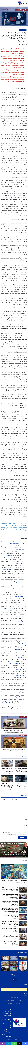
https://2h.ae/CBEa (19, 692)
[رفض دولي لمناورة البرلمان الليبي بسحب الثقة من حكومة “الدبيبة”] (14, 968)
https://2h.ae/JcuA (19, 643)
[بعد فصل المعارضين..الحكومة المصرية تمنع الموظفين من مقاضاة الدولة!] (23, 963)
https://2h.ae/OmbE (19, 697)
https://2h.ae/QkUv (12, 555)
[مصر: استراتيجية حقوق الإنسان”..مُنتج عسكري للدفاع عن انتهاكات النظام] (14, 963)
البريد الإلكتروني (23, 825)
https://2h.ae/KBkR (19, 636)
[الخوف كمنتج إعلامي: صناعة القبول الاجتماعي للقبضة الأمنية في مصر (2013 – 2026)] (23, 903)
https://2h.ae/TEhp (16, 575)
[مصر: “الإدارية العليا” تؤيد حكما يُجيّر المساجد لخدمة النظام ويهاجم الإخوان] (5, 963)
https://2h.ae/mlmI (19, 657)
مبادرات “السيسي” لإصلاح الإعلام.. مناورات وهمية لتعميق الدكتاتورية (21, 785)
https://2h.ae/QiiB (20, 582)
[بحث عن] (26, 3)
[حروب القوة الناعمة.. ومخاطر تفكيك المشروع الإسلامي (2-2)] (23, 930)
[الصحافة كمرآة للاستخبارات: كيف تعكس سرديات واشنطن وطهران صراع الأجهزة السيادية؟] (7, 778)
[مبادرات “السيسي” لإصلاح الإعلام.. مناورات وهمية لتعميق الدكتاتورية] (21, 778)
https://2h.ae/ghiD (14, 543)
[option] (14, 849)
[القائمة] (2, 3)
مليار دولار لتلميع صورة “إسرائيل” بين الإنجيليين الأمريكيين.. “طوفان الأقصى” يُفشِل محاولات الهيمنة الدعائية (9, 910)
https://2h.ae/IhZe (17, 708)
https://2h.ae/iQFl (20, 604)
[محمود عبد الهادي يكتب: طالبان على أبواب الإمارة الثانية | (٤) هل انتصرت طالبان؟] (23, 968)
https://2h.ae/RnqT (19, 669)
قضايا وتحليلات (23, 29)
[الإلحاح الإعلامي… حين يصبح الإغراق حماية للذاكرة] (23, 917)
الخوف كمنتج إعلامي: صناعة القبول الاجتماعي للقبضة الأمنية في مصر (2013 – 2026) (10, 903)
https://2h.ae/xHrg (14, 663)
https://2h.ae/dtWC (19, 622)
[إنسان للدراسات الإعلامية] (21, 3)
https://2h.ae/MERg (19, 626)
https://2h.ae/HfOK (19, 675)
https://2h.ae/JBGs (19, 630)
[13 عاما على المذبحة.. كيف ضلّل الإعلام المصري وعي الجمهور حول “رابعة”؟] (21, 763)
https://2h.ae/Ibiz (20, 563)
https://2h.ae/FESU (19, 681)
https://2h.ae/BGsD (19, 549)
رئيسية (14, 979)
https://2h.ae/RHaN (6, 702)
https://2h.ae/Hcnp (19, 687)
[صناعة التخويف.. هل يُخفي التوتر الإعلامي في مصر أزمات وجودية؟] (23, 943)
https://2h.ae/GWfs (19, 649)
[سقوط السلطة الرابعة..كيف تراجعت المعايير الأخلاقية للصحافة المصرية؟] (7, 763)
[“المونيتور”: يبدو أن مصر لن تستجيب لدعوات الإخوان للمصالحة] (5, 968)
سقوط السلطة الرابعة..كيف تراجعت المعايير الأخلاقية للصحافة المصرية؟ (7, 770)
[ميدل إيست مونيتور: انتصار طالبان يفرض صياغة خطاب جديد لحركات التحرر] (14, 958)
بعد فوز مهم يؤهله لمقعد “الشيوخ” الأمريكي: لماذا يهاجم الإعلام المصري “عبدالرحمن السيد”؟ (9, 896)
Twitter (25, 984)
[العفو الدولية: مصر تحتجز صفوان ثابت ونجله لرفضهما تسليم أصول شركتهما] (5, 958)
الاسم (25, 819)
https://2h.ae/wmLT (8, 569)
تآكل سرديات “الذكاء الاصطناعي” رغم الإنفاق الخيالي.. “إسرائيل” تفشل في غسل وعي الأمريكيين (10, 923)
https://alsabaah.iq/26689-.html (16, 588)
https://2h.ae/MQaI (19, 616)
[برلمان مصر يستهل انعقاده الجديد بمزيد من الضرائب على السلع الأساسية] (23, 958)
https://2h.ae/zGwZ (19, 596)
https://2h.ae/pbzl (8, 608)
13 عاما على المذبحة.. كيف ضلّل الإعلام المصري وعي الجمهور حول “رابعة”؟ (21, 770)
